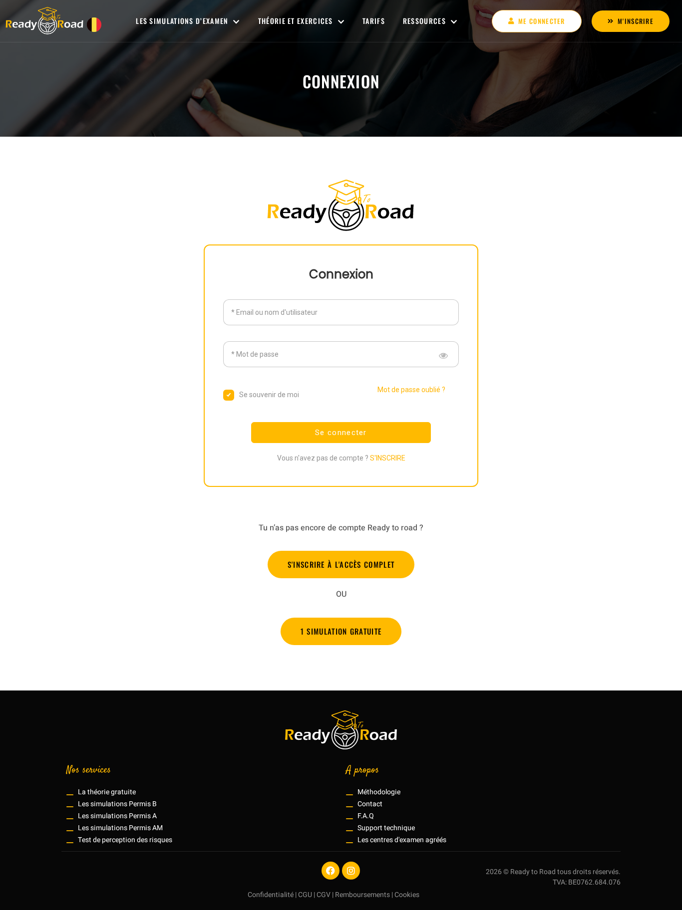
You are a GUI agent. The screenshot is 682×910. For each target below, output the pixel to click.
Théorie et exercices (295, 20)
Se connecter (341, 432)
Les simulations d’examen (182, 20)
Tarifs (373, 20)
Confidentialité (271, 895)
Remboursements (362, 895)
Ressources (424, 20)
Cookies (406, 895)
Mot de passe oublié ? (411, 390)
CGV (324, 895)
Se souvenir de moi (269, 395)
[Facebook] (331, 871)
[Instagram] (351, 871)
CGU (305, 895)
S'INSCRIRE (387, 458)
